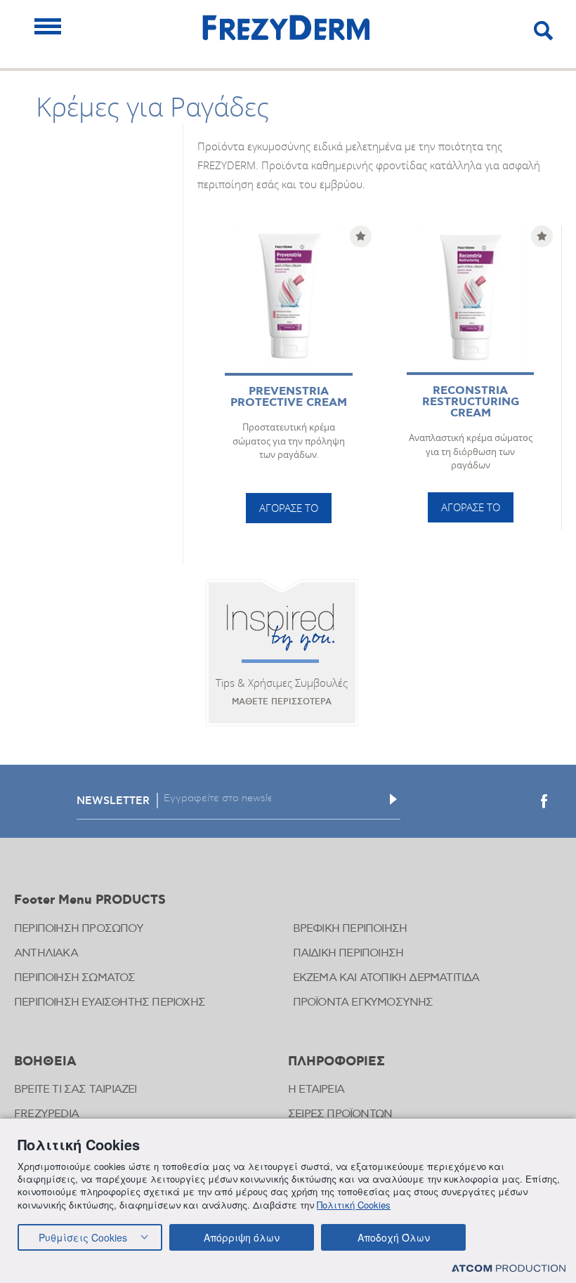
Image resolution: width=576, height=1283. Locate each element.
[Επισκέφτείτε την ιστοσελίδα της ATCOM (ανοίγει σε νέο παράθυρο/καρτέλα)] (508, 1267)
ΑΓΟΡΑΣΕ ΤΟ (288, 508)
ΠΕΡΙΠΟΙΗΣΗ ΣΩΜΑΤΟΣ (75, 978)
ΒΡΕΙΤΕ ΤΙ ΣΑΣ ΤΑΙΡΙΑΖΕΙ (75, 1089)
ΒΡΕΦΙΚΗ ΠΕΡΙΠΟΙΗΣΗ (350, 928)
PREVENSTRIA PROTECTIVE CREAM (288, 397)
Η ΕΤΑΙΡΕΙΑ (316, 1089)
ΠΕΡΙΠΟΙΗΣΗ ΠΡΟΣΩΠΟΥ (78, 928)
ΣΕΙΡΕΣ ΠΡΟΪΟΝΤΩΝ (340, 1114)
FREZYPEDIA (46, 1114)
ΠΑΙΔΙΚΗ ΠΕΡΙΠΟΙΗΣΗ (348, 953)
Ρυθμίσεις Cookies (83, 1237)
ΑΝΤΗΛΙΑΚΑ (46, 953)
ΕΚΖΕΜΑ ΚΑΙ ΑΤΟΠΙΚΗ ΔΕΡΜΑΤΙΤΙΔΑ (386, 978)
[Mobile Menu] (47, 26)
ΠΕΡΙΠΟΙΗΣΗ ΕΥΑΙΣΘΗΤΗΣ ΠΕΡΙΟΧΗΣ (109, 1002)
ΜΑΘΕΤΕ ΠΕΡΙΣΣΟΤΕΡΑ (282, 702)
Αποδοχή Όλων (394, 1237)
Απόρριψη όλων (242, 1237)
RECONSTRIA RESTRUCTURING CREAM (470, 402)
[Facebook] (544, 801)
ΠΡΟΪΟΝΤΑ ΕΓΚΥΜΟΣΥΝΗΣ (363, 1002)
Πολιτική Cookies (354, 1204)
